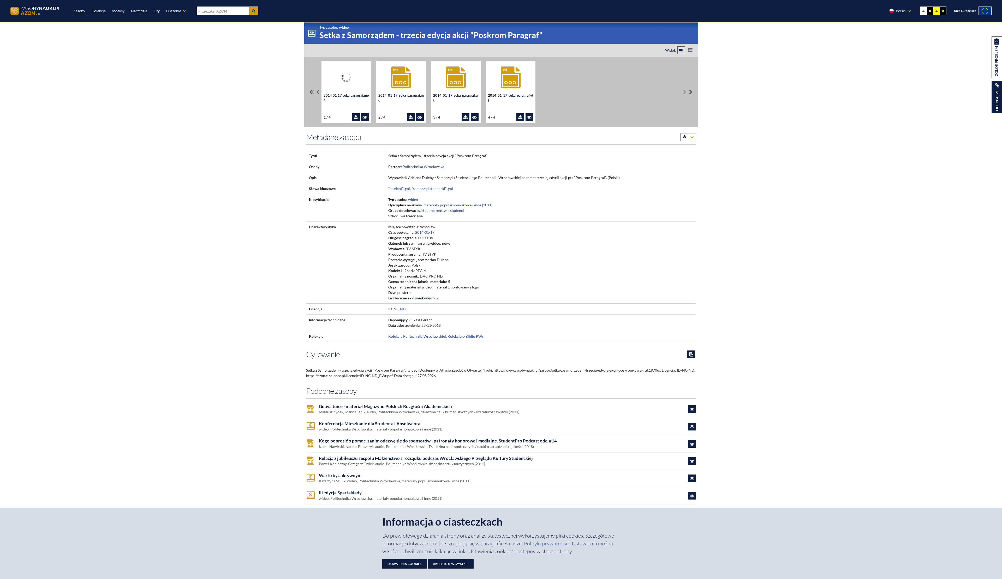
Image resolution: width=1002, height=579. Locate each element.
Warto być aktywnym (340, 475)
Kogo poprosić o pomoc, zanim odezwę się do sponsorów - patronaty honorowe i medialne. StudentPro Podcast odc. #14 (438, 441)
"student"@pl (399, 188)
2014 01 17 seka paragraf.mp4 (346, 98)
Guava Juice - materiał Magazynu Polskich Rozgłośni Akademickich (385, 406)
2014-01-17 (424, 232)
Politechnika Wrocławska (423, 166)
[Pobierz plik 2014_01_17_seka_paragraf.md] (411, 117)
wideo (413, 199)
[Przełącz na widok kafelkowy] (681, 50)
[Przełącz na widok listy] (690, 50)
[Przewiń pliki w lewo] (317, 92)
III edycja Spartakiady (340, 492)
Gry (157, 11)
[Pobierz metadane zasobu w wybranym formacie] (688, 137)
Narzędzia (139, 11)
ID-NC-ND (397, 309)
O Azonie (173, 11)
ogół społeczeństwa (433, 210)
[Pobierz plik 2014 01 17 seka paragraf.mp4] (356, 117)
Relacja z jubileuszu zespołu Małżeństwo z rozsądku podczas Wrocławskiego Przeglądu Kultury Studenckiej (426, 458)
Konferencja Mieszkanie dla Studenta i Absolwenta (369, 423)
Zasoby (79, 11)
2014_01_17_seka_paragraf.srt (456, 98)
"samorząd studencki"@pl (432, 188)
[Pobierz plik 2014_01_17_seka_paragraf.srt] (465, 117)
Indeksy (118, 11)
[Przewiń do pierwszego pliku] (311, 92)
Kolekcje (99, 11)
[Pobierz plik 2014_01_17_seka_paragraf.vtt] (520, 117)
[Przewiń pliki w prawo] (684, 92)
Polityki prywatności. (548, 543)
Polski (901, 11)
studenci (457, 210)
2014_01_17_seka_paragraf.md (401, 98)
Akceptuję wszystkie (450, 564)
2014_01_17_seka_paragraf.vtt (510, 98)
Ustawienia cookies (404, 564)
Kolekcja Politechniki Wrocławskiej (417, 336)
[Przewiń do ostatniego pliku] (691, 92)
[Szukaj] (253, 11)
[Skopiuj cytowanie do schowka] (691, 354)
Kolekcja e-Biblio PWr (466, 336)
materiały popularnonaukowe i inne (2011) (458, 205)
